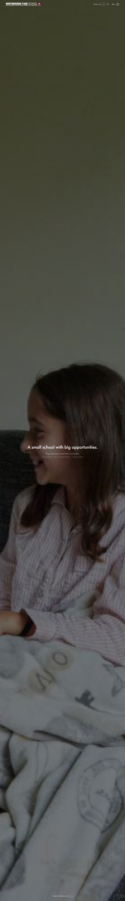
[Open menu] (115, 4)
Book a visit (97, 4)
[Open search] (108, 4)
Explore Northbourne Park (61, 896)
